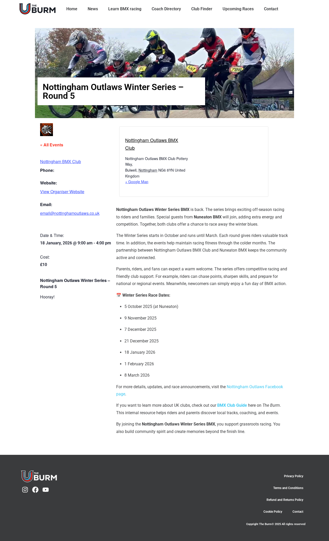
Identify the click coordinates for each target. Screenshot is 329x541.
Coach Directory (166, 8)
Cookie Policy (272, 511)
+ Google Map (136, 181)
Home (71, 8)
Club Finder (201, 8)
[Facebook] (35, 489)
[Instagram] (25, 489)
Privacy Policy (293, 476)
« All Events (51, 145)
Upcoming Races (238, 8)
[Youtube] (45, 489)
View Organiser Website (62, 191)
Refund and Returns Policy (285, 500)
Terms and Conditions (288, 488)
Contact (271, 8)
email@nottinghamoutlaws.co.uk (69, 213)
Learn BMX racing (124, 8)
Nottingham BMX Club (60, 161)
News (93, 8)
